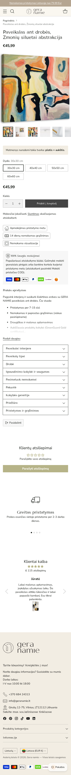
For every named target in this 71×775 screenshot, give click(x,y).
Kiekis (6, 196)
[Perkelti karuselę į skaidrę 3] (37, 532)
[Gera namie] (35, 11)
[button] (7, 591)
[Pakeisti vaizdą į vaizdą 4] (45, 132)
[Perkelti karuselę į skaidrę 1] (31, 532)
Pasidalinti (15, 422)
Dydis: (13, 161)
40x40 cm (35, 168)
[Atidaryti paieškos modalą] (12, 11)
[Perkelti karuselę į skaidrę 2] (34, 532)
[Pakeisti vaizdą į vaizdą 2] (20, 132)
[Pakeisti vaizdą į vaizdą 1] (8, 132)
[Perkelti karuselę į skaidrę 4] (39, 532)
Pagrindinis (8, 20)
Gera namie (33, 757)
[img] (35, 566)
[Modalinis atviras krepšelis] (65, 11)
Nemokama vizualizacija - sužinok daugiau (35, 3)
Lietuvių (9, 750)
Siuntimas (33, 214)
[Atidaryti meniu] (5, 11)
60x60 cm (13, 176)
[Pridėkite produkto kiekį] (19, 203)
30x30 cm (13, 168)
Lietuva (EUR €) (34, 750)
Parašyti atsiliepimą (35, 469)
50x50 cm (58, 168)
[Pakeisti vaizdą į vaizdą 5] (57, 132)
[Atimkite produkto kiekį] (6, 203)
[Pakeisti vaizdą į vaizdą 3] (33, 132)
